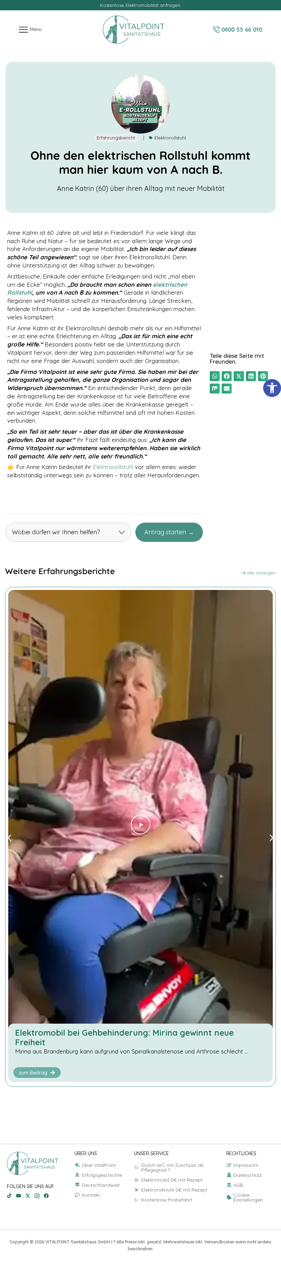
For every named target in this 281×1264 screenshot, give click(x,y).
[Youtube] (18, 1195)
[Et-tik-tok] (9, 1195)
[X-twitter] (27, 1195)
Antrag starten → (169, 532)
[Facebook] (46, 1195)
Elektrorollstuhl (170, 137)
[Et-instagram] (37, 1195)
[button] (215, 376)
